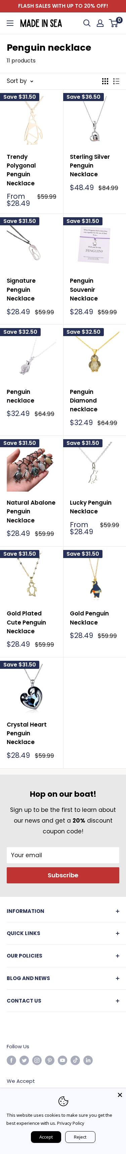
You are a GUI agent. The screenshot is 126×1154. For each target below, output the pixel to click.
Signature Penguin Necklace (21, 290)
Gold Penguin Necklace (89, 617)
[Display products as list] (116, 81)
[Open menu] (10, 23)
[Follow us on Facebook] (11, 1060)
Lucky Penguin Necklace (91, 507)
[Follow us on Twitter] (24, 1060)
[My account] (100, 23)
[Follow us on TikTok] (75, 1060)
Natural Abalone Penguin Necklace (31, 511)
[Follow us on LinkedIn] (88, 1060)
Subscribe (63, 875)
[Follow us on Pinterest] (49, 1060)
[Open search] (87, 23)
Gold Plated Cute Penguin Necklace (26, 622)
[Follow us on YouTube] (62, 1060)
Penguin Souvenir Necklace (84, 290)
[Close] (120, 1094)
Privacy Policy (70, 1123)
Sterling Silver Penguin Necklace (90, 166)
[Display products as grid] (105, 81)
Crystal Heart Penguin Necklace (27, 733)
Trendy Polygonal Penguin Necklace (21, 170)
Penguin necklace (20, 396)
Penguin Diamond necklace (83, 401)
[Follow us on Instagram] (37, 1060)
